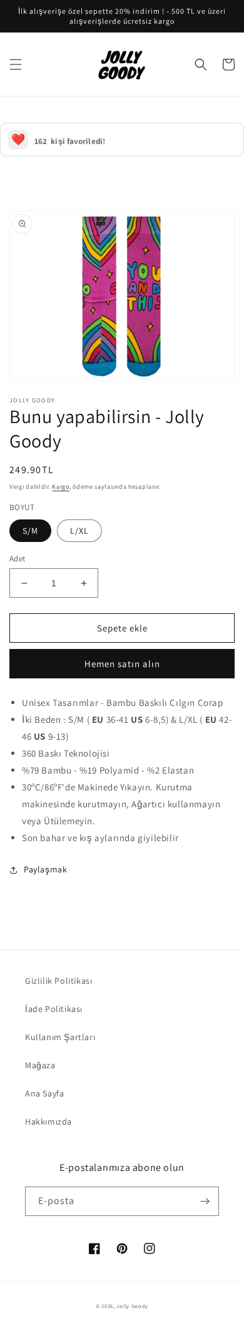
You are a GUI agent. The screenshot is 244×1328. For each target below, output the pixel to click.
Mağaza (40, 1065)
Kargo (60, 487)
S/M (30, 530)
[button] (15, 64)
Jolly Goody (132, 1305)
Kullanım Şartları (60, 1037)
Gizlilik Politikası (58, 980)
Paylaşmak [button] (45, 869)
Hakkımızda (48, 1121)
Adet (17, 558)
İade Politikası (54, 1008)
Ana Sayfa (44, 1093)
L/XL (79, 530)
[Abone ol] (204, 1201)
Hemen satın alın (122, 664)
